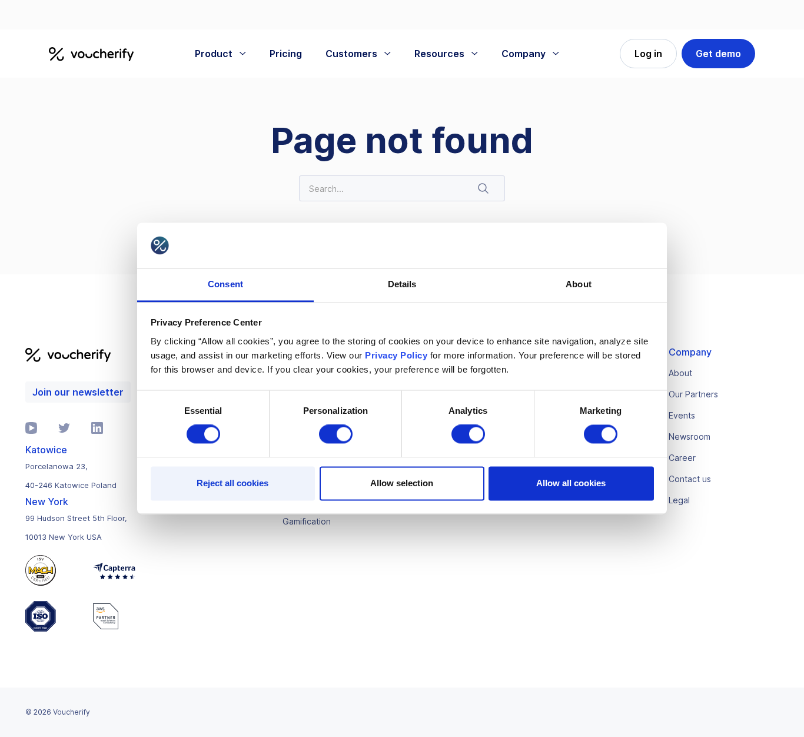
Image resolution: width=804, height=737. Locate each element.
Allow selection (401, 483)
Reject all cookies (232, 483)
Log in (648, 53)
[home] (91, 53)
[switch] (336, 434)
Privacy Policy (396, 355)
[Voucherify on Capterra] (114, 570)
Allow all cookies (571, 483)
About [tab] (579, 284)
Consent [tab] (225, 284)
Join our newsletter (78, 392)
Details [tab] (402, 284)
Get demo (718, 53)
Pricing (286, 53)
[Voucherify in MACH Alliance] (52, 570)
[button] (220, 54)
